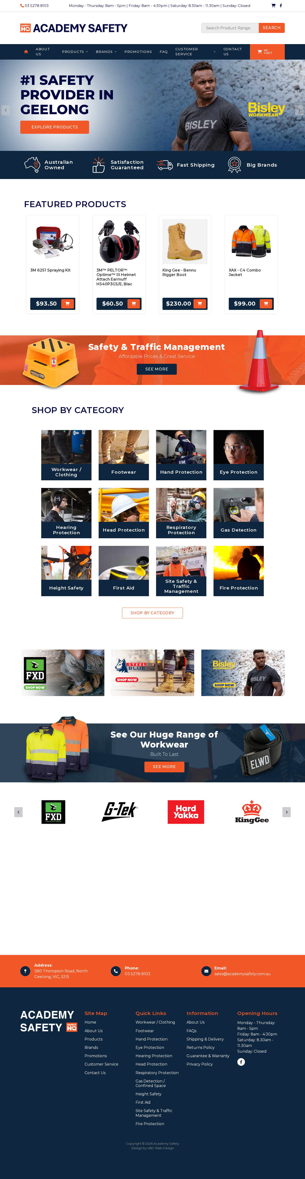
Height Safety (149, 1094)
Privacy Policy (200, 1064)
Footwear (145, 1031)
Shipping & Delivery (205, 1039)
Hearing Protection (154, 1056)
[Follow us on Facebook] (281, 6)
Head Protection (151, 1064)
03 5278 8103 (36, 5)
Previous (18, 812)
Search (272, 28)
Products (93, 1039)
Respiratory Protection (157, 1073)
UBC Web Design (160, 1148)
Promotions (96, 1056)
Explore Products (54, 127)
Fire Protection (150, 1124)
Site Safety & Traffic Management (154, 1112)
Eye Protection (150, 1047)
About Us (93, 1031)
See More (156, 369)
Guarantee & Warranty (208, 1056)
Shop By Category (152, 613)
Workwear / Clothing (155, 1022)
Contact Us (95, 1073)
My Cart (268, 52)
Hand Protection (152, 1039)
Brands (91, 1047)
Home (90, 1022)
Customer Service (101, 1064)
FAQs (191, 1031)
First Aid (143, 1102)
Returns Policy (201, 1047)
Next (286, 812)
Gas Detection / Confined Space (151, 1083)
